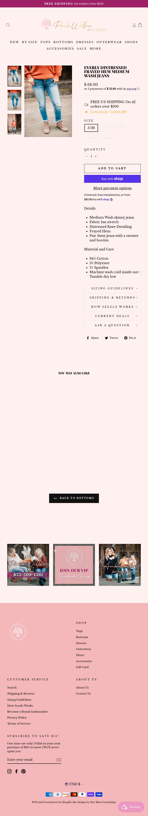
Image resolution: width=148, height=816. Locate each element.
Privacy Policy (17, 717)
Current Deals (112, 316)
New (14, 42)
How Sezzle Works (112, 306)
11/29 (92, 138)
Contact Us (83, 693)
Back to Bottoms (76, 498)
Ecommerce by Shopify (57, 802)
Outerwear (109, 42)
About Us (82, 687)
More (95, 48)
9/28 (119, 128)
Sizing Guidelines (112, 288)
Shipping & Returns (112, 297)
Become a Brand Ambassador (27, 711)
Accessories (60, 48)
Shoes (131, 42)
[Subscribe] (58, 760)
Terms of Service (19, 723)
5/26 (91, 128)
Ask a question (112, 325)
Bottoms (63, 42)
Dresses (85, 42)
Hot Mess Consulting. (103, 802)
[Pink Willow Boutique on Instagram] (9, 771)
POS (34, 802)
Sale (82, 48)
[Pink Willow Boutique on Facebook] (16, 771)
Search (12, 687)
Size (89, 120)
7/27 (105, 128)
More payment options (112, 188)
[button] (112, 89)
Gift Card (82, 667)
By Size (30, 42)
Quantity (95, 149)
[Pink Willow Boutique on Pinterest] (23, 771)
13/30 (107, 138)
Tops (45, 42)
